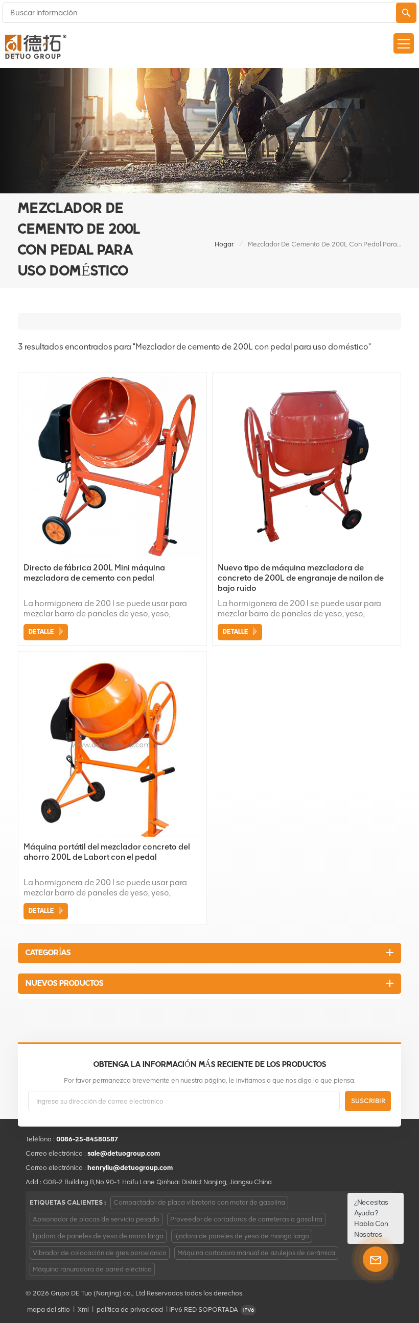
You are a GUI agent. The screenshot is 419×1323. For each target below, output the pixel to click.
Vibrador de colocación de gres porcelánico (100, 1253)
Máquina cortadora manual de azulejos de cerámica (256, 1253)
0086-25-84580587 (87, 1139)
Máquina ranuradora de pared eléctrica (92, 1269)
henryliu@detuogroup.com (130, 1167)
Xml (83, 1309)
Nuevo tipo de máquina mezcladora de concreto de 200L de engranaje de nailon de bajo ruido (301, 578)
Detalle (41, 632)
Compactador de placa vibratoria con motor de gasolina (199, 1202)
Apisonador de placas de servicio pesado (96, 1219)
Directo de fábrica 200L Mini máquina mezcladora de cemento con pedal (94, 573)
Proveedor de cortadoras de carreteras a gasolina (246, 1219)
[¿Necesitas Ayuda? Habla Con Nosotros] (375, 1259)
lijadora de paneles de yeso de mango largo (241, 1236)
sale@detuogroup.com (123, 1153)
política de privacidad (130, 1309)
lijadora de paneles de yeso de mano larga (98, 1236)
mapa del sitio (48, 1309)
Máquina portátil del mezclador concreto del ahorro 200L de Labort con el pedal (107, 852)
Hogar (224, 244)
